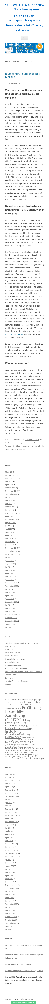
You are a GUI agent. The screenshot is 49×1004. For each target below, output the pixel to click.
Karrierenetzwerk (28, 737)
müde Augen (30, 744)
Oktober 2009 (10, 618)
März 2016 (9, 538)
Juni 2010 (8, 608)
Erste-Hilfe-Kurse (11, 656)
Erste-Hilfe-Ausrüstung (13, 718)
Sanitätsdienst (10, 675)
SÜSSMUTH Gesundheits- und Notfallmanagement (24, 7)
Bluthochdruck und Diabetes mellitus (22, 75)
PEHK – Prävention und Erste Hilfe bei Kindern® (23, 671)
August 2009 (10, 624)
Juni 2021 (8, 481)
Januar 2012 (9, 579)
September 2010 (11, 602)
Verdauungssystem (19, 757)
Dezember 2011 (11, 583)
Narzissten (8, 750)
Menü (25, 38)
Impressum (9, 684)
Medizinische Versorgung (19, 741)
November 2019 (11, 491)
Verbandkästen (33, 754)
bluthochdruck (37, 446)
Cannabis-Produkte (16, 705)
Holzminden (13, 737)
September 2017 (11, 519)
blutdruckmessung (23, 446)
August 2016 (10, 532)
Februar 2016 (10, 541)
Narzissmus (39, 748)
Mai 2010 (8, 611)
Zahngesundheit (10, 759)
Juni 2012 (8, 570)
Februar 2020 (10, 488)
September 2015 (11, 551)
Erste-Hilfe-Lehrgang (16, 725)
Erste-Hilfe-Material (34, 726)
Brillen (7, 705)
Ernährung (31, 707)
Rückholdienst (30, 752)
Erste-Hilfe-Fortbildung (17, 720)
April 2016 (9, 535)
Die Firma (9, 649)
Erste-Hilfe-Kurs (15, 723)
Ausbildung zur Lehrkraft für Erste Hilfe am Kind (23, 643)
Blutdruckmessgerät (14, 334)
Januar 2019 (9, 510)
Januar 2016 (9, 545)
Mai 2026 (8, 472)
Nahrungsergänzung (12, 746)
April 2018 (9, 516)
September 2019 (11, 494)
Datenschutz (10, 646)
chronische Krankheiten (13, 708)
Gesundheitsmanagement (15, 659)
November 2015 (11, 548)
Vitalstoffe (32, 756)
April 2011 (9, 595)
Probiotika (8, 752)
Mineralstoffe (21, 744)
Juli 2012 (8, 567)
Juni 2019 (8, 500)
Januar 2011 (9, 598)
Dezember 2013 (11, 554)
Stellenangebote (10, 754)
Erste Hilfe (13, 731)
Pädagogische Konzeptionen (16, 668)
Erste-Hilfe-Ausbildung (15, 713)
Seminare (9, 678)
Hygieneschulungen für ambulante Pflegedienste (24, 970)
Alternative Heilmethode (13, 700)
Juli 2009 (8, 627)
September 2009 (11, 621)
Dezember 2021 (11, 478)
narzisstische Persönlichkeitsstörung (25, 750)
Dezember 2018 (11, 513)
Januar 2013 (9, 560)
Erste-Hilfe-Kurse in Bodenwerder (18, 964)
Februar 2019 (10, 507)
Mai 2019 (8, 503)
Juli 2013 (8, 557)
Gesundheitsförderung (17, 734)
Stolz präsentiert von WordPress (28, 999)
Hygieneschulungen (13, 665)
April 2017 (9, 529)
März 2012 (9, 576)
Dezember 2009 (11, 614)
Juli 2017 (8, 526)
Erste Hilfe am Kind (12, 652)
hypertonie (23, 449)
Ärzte (28, 759)
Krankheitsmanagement (17, 443)
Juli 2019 (8, 497)
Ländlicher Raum (25, 739)
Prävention (19, 752)
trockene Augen (22, 754)
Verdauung (9, 757)
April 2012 (9, 573)
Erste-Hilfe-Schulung (19, 728)
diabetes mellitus (11, 449)
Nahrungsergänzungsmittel (20, 747)
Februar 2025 (10, 475)
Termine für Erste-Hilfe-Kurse (16, 681)
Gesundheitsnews (12, 662)
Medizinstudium (10, 744)
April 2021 (9, 484)
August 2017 (10, 522)
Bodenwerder (29, 702)
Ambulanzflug (27, 700)
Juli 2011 (8, 589)
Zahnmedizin (21, 759)
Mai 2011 (8, 592)
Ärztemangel (37, 758)
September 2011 (11, 586)
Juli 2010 (8, 605)
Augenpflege (36, 700)
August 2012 (10, 564)
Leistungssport (10, 740)
